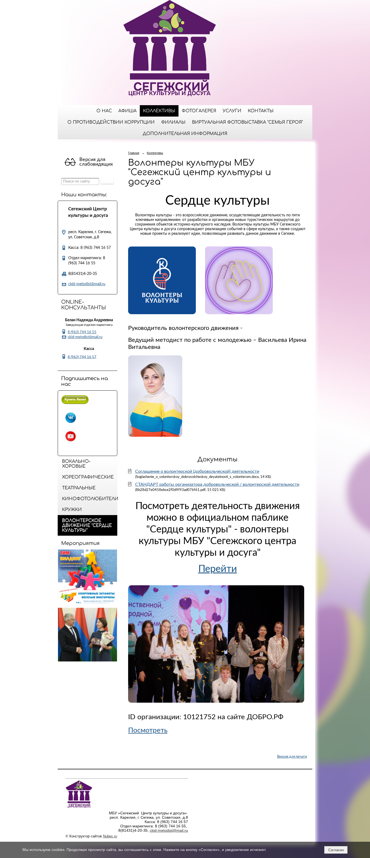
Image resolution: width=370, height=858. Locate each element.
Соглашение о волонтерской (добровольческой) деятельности (197, 471)
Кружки (72, 509)
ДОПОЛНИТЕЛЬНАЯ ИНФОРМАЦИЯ (185, 133)
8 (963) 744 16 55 (82, 332)
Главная (133, 153)
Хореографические (88, 477)
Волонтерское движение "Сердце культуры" (87, 525)
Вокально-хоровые (76, 464)
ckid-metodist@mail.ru (86, 284)
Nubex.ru (110, 836)
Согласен (336, 850)
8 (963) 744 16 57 (82, 356)
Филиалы (173, 122)
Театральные (79, 488)
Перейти (217, 569)
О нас (104, 110)
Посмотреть (147, 730)
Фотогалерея (199, 110)
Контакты (261, 110)
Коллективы (159, 110)
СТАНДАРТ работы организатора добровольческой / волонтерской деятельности (217, 484)
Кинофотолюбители (89, 498)
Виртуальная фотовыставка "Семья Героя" (247, 122)
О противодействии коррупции (111, 122)
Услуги (232, 110)
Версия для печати (292, 756)
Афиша (127, 110)
